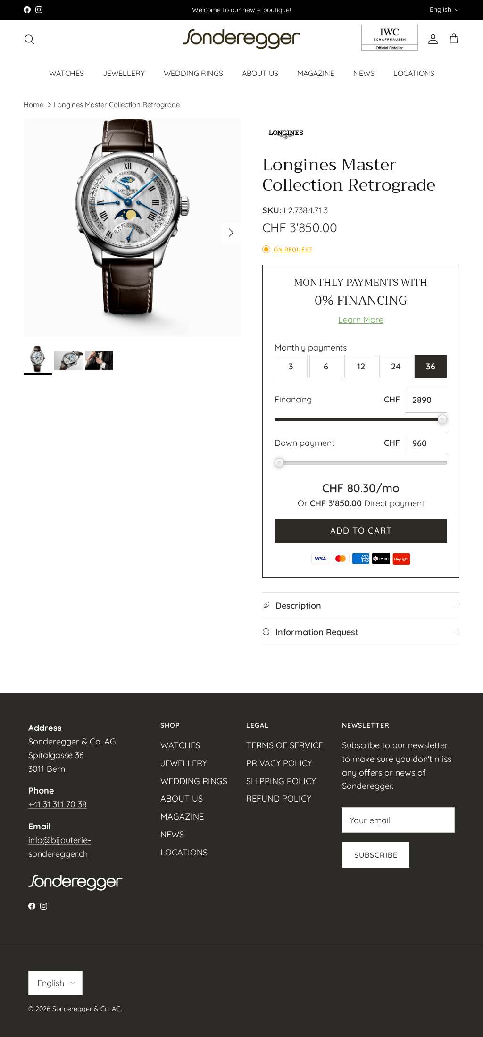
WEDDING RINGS (193, 73)
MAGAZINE (315, 73)
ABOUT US (260, 73)
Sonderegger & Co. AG (86, 1008)
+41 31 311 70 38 (57, 804)
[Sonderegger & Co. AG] (241, 39)
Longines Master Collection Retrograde (117, 104)
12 (361, 366)
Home (33, 104)
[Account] (431, 39)
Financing (293, 399)
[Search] (29, 39)
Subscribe (376, 855)
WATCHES (66, 73)
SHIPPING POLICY (281, 781)
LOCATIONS (413, 73)
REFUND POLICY (278, 798)
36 (430, 366)
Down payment (304, 442)
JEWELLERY (124, 73)
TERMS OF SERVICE (284, 745)
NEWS (364, 73)
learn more (360, 319)
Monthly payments (311, 347)
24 (395, 366)
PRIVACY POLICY (279, 763)
